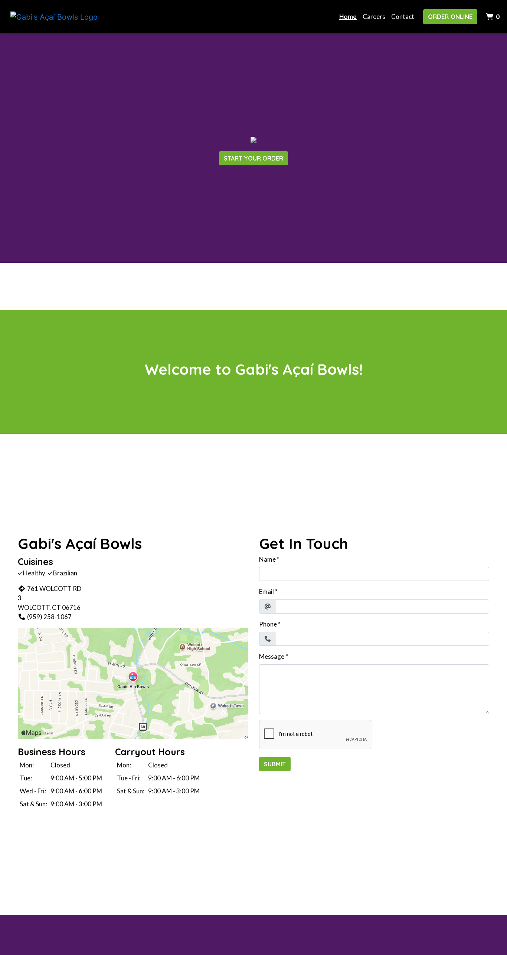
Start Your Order (253, 158)
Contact (402, 16)
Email (266, 591)
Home (348, 16)
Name (267, 559)
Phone (268, 624)
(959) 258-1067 (49, 617)
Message (271, 656)
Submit (275, 764)
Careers (374, 16)
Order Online (450, 16)
